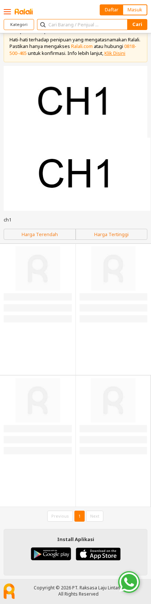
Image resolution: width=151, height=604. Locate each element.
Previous (60, 516)
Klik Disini (114, 53)
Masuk (135, 9)
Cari (137, 24)
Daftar (111, 9)
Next (94, 516)
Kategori (18, 24)
